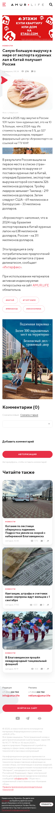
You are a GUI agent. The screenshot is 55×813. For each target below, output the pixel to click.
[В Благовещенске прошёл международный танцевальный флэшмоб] (48, 669)
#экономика (33, 309)
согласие (5, 801)
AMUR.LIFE (41, 285)
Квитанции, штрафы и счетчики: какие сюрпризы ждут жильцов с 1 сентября (27, 597)
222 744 (10, 692)
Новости (7, 46)
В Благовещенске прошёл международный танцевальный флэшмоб (26, 661)
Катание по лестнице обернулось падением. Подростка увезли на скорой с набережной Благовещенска (25, 531)
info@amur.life (11, 695)
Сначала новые (10, 414)
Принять (46, 804)
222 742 (36, 692)
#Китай (10, 300)
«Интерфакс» (12, 267)
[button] (39, 718)
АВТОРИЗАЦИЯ (27, 454)
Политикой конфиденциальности (16, 810)
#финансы (12, 309)
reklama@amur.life (39, 695)
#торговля (29, 300)
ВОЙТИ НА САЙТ (27, 708)
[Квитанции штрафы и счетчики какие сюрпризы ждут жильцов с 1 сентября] (48, 605)
